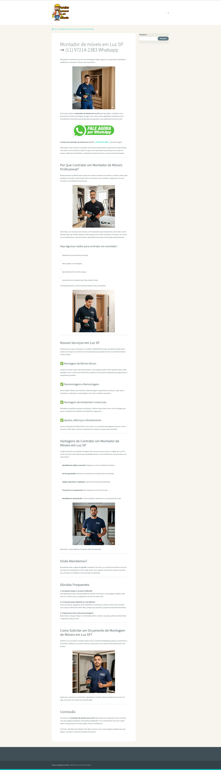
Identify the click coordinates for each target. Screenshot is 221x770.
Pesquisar (143, 34)
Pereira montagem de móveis (60, 765)
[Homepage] (60, 12)
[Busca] (166, 11)
